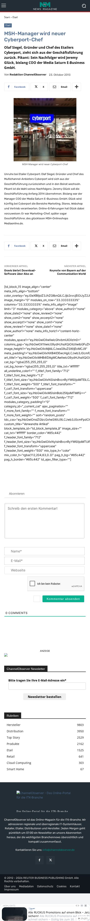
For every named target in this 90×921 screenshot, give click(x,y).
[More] (76, 87)
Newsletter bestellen (44, 697)
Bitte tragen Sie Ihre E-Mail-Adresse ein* (37, 680)
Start (7, 17)
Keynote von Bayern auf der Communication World (68, 272)
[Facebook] (39, 860)
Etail (15, 17)
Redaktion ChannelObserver (28, 74)
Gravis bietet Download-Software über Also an (20, 272)
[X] (50, 860)
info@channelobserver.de (59, 849)
